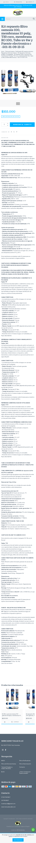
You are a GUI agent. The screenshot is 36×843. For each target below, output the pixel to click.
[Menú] (2, 19)
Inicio (2, 51)
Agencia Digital (25, 826)
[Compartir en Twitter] (14, 131)
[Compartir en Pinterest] (17, 131)
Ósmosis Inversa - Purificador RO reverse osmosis (19, 51)
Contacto (22, 767)
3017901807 (5, 800)
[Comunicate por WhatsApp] (33, 830)
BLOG (2, 772)
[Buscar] (33, 18)
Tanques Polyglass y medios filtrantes (6, 767)
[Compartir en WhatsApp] (9, 131)
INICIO (3, 760)
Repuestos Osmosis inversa (9, 53)
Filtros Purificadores (24, 760)
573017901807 (5, 797)
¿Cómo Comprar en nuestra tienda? (24, 772)
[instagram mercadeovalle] (2, 749)
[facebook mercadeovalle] (5, 749)
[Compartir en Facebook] (11, 131)
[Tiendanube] (18, 830)
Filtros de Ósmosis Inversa (8, 764)
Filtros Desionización (25, 764)
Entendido (18, 840)
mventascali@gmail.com (8, 803)
